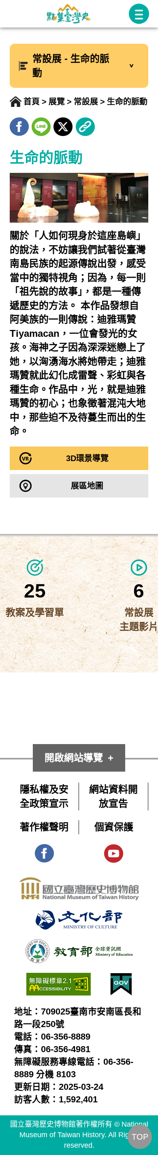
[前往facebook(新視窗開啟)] (44, 850)
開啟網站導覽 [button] (74, 757)
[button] (139, 14)
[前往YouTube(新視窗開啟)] (113, 850)
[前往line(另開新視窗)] (41, 124)
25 (35, 591)
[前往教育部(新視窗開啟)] (79, 945)
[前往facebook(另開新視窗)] (19, 124)
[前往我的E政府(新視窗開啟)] (121, 979)
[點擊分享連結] (85, 124)
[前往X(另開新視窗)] (63, 124)
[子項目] (131, 66)
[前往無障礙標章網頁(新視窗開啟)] (58, 979)
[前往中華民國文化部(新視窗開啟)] (79, 916)
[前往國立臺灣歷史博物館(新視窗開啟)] (79, 883)
